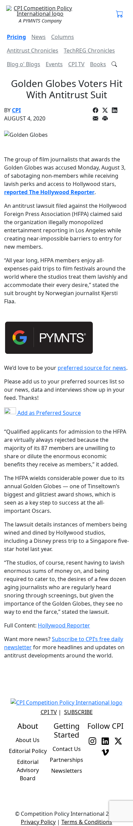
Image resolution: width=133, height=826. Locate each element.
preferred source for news (92, 368)
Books (98, 64)
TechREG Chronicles (89, 50)
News (38, 37)
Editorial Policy (28, 751)
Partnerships (66, 760)
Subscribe (78, 712)
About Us (28, 740)
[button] (119, 14)
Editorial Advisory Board (28, 770)
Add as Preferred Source (48, 413)
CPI (16, 110)
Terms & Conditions (86, 822)
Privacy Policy (38, 822)
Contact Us (67, 749)
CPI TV (76, 64)
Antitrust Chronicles (32, 50)
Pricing (16, 37)
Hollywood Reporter (64, 625)
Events (54, 64)
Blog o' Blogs (23, 64)
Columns (62, 37)
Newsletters (66, 770)
